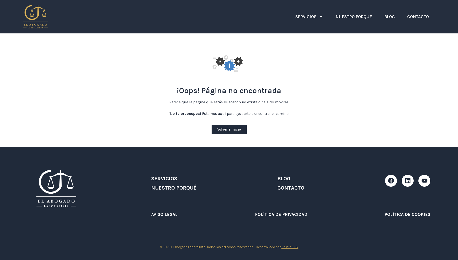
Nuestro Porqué (354, 16)
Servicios (306, 16)
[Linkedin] (408, 181)
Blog (389, 16)
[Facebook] (391, 181)
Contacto (418, 16)
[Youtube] (424, 181)
